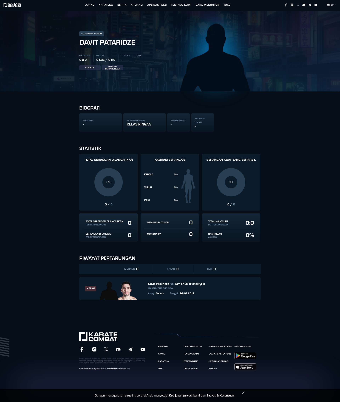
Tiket (160, 368)
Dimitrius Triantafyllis (190, 284)
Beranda (163, 346)
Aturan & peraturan (220, 346)
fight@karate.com (100, 369)
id (332, 5)
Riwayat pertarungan (112, 68)
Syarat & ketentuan (220, 354)
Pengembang (191, 361)
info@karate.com (124, 369)
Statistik (90, 68)
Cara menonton (193, 346)
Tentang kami (191, 354)
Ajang (161, 354)
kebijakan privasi (218, 361)
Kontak (213, 368)
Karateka (163, 361)
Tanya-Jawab (191, 368)
